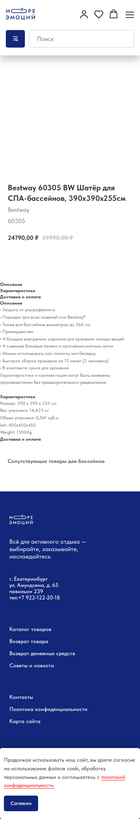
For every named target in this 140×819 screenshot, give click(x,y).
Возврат (19, 653)
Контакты (21, 697)
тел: (13, 597)
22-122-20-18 (44, 597)
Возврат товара (28, 641)
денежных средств (53, 653)
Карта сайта (24, 721)
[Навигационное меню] (130, 15)
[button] (84, 14)
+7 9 (23, 597)
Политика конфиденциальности (48, 709)
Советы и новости (31, 665)
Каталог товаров (30, 629)
